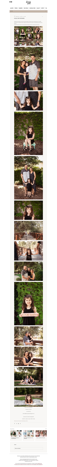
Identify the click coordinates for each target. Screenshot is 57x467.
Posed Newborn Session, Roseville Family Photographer (28, 438)
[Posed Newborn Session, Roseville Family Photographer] (28, 433)
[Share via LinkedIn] (18, 423)
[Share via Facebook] (14, 423)
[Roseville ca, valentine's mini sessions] (41, 433)
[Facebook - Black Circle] (11, 1)
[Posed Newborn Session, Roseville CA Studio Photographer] (16, 433)
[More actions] (42, 16)
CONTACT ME (39, 463)
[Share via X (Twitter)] (16, 423)
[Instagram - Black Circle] (10, 1)
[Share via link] (20, 423)
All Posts (11, 11)
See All (46, 428)
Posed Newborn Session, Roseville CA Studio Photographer (15, 438)
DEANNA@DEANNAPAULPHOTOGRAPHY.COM (29, 459)
